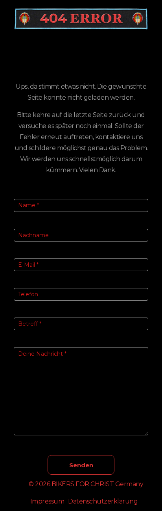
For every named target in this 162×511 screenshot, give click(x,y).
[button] (81, 48)
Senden (81, 465)
